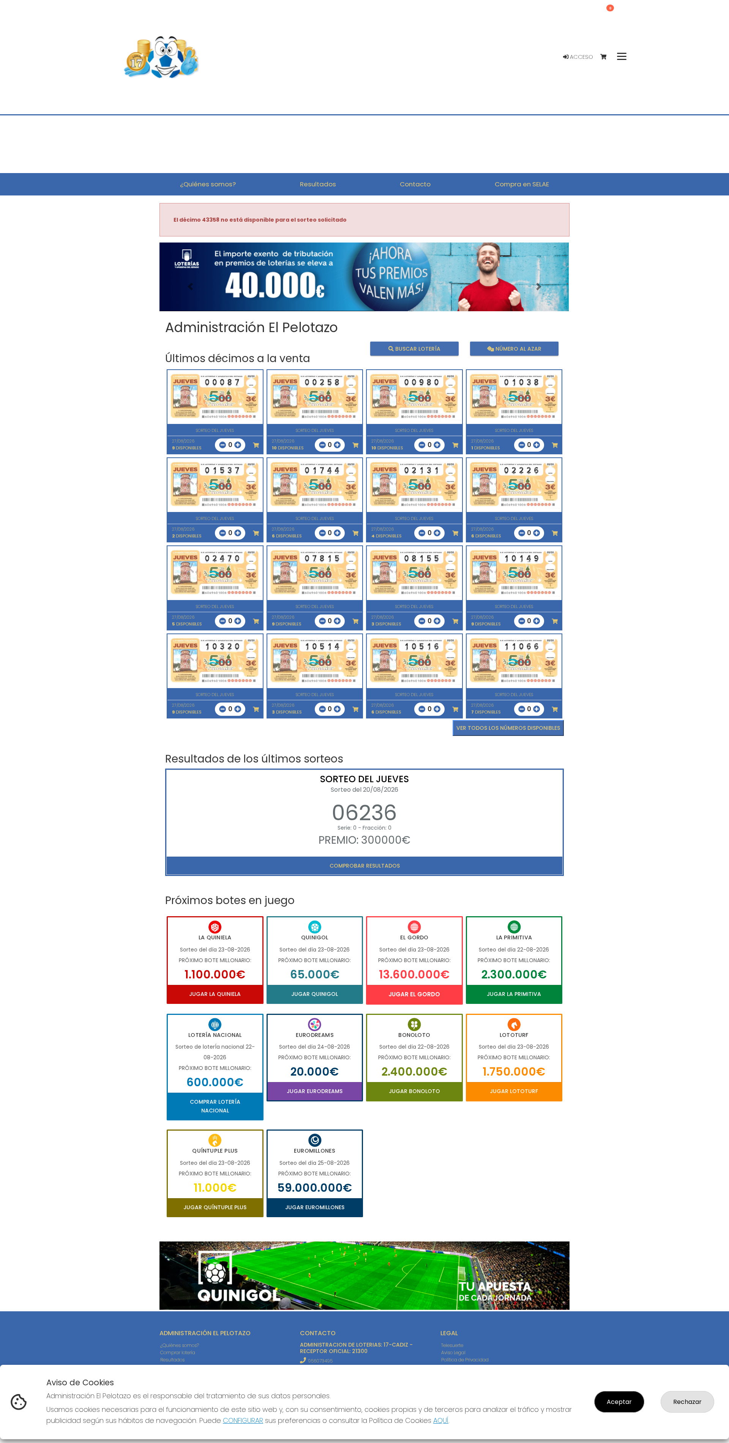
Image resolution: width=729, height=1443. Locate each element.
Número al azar (517, 348)
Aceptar (619, 1401)
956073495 (320, 1361)
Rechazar (687, 1401)
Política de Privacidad (465, 1359)
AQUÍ (440, 1420)
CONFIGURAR (243, 1420)
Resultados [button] (318, 184)
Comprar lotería (177, 1352)
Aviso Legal (453, 1352)
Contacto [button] (415, 184)
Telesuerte (452, 1345)
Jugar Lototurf (514, 1091)
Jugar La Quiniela (215, 994)
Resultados (172, 1359)
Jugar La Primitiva (514, 994)
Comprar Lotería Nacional (215, 1106)
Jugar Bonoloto (414, 1091)
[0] (607, 57)
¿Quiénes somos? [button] (208, 184)
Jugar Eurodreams (314, 1091)
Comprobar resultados (365, 866)
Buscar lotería (417, 348)
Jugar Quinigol (314, 994)
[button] (190, 286)
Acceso (580, 57)
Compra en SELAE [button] (522, 184)
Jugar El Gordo (414, 994)
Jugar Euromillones (314, 1207)
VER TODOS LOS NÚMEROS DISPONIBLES (508, 728)
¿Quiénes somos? (179, 1345)
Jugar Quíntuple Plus (214, 1207)
